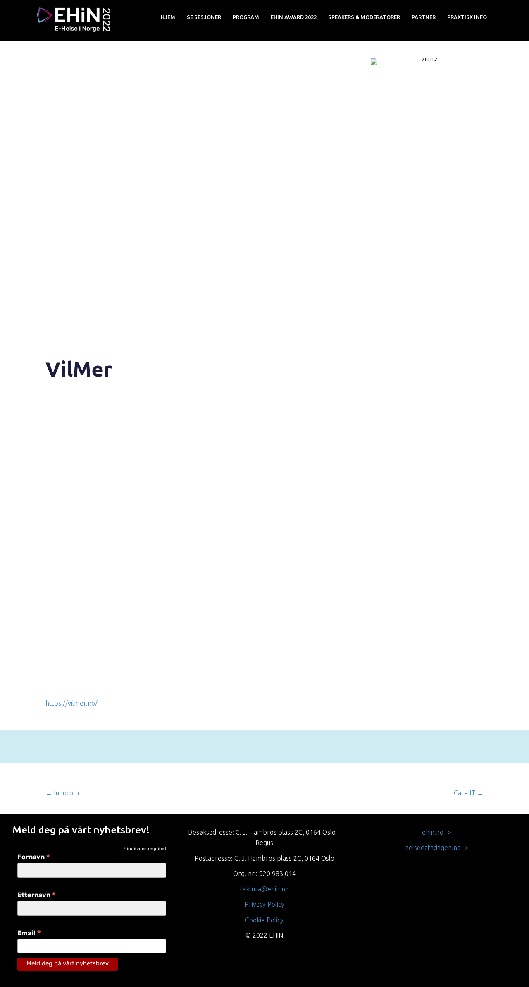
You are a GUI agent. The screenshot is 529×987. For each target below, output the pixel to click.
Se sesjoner (204, 17)
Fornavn (33, 858)
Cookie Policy (264, 920)
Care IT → (469, 793)
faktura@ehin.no (264, 889)
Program (246, 17)
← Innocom (62, 793)
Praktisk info (467, 17)
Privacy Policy (264, 904)
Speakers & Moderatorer (364, 17)
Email (29, 934)
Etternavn (36, 896)
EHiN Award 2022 (294, 17)
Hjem (168, 17)
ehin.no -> (436, 832)
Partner (424, 17)
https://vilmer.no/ (71, 703)
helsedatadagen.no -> (437, 847)
